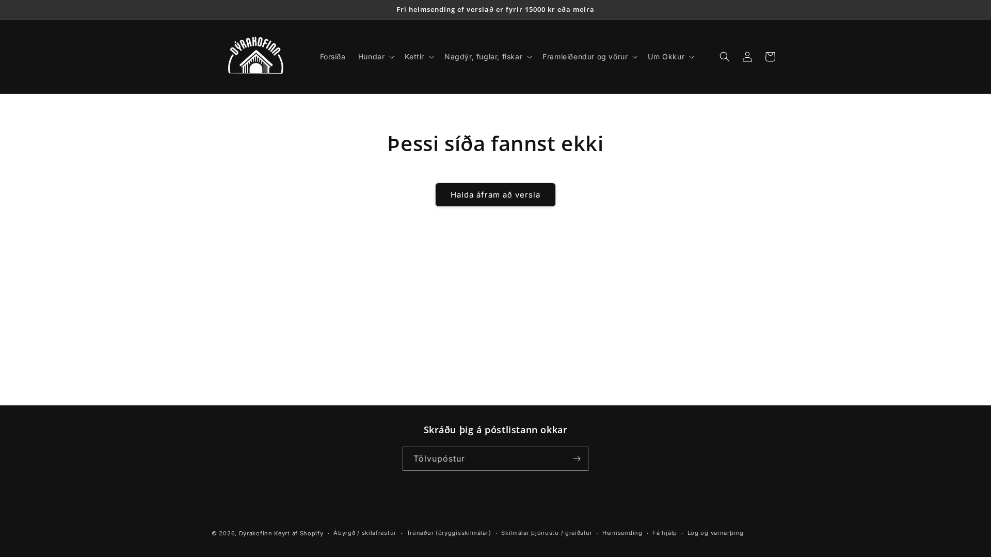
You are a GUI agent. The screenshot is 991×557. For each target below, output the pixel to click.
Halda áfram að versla (495, 195)
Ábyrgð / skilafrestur (364, 532)
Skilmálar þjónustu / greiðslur (546, 532)
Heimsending (622, 532)
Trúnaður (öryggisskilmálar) (449, 532)
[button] (375, 57)
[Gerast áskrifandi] (576, 459)
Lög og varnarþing (716, 532)
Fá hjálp (664, 532)
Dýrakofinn (256, 533)
